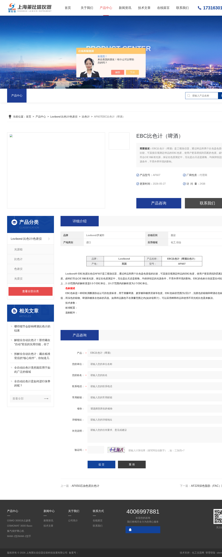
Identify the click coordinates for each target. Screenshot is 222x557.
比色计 (86, 116)
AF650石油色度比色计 (85, 485)
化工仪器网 (198, 552)
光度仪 (18, 278)
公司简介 (73, 520)
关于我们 (87, 8)
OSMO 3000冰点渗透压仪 (19, 521)
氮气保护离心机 (15, 531)
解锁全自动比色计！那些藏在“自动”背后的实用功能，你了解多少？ (32, 342)
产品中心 (106, 8)
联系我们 (182, 8)
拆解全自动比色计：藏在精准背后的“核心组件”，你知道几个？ (32, 356)
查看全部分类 (30, 291)
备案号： (74, 552)
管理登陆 (210, 552)
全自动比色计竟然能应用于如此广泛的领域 (32, 369)
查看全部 (18, 398)
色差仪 (18, 268)
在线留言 (163, 8)
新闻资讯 (125, 8)
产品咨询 (158, 203)
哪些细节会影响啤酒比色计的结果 (32, 328)
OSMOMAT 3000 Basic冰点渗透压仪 (19, 526)
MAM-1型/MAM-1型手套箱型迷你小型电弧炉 (19, 537)
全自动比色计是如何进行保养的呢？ (32, 383)
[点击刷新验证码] (116, 450)
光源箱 (18, 249)
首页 (68, 8)
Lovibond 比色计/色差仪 (64, 116)
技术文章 (144, 8)
